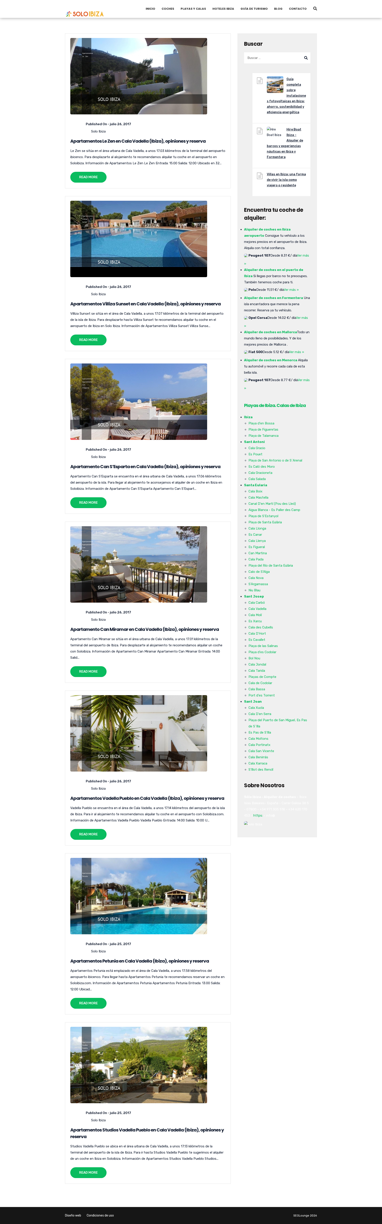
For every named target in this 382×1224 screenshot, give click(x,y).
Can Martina (257, 553)
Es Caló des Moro (261, 467)
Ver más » (291, 290)
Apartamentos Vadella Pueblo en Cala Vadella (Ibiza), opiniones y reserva (147, 798)
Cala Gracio (256, 448)
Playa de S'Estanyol (263, 516)
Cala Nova (256, 578)
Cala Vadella (257, 609)
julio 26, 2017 (120, 124)
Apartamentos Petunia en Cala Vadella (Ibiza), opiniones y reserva (139, 961)
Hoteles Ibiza (223, 9)
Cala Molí (255, 615)
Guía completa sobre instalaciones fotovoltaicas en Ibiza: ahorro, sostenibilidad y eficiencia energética (286, 95)
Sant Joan (253, 702)
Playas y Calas (193, 9)
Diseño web (73, 1215)
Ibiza (248, 417)
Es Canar (255, 535)
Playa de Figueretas (263, 429)
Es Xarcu (255, 621)
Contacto (298, 9)
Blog (278, 9)
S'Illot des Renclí (260, 770)
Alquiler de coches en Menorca (270, 360)
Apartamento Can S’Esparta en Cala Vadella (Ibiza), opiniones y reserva (145, 466)
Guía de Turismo (254, 9)
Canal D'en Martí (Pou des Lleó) (272, 504)
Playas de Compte (262, 677)
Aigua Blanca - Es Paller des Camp (274, 510)
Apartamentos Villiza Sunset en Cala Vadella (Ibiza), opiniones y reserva (145, 304)
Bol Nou (254, 658)
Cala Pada (256, 559)
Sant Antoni (254, 442)
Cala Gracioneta (260, 473)
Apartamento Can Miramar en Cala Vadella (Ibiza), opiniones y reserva (144, 629)
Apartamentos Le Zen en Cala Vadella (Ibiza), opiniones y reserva (138, 141)
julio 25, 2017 (120, 944)
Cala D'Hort (257, 634)
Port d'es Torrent (261, 695)
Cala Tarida (256, 671)
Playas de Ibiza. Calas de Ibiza (275, 405)
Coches (168, 9)
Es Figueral (256, 547)
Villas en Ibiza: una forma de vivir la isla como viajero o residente (286, 179)
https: (258, 815)
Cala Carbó (256, 603)
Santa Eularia (255, 485)
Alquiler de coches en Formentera (273, 298)
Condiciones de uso (100, 1215)
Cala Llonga (257, 528)
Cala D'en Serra (259, 714)
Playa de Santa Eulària (265, 522)
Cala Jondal (257, 664)
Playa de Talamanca (263, 436)
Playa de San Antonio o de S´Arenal (275, 460)
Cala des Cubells (260, 627)
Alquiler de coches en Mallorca (270, 332)
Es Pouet (255, 454)
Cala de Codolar (260, 683)
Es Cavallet (256, 640)
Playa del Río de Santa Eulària (270, 566)
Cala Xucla (256, 708)
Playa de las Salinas (263, 646)
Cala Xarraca (257, 763)
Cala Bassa (256, 689)
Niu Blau (254, 590)
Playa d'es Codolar (262, 652)
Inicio (150, 9)
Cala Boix (255, 491)
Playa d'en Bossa (261, 423)
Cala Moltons (258, 739)
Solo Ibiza (98, 131)
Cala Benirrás (258, 757)
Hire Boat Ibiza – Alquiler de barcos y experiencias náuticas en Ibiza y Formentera (285, 143)
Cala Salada (257, 479)
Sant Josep (254, 596)
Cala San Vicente (261, 751)
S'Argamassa (258, 584)
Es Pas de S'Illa (259, 732)
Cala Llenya (257, 541)
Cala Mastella (258, 497)
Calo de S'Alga (259, 572)
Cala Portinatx (259, 745)
